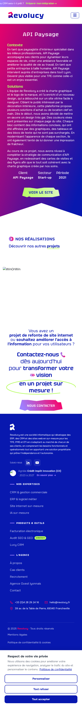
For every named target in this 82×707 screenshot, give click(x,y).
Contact (15, 590)
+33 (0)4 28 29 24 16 (27, 602)
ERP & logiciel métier (23, 499)
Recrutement (19, 577)
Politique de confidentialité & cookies (29, 642)
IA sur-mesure (19, 513)
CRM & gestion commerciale (28, 492)
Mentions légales (17, 634)
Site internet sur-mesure (26, 506)
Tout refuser (41, 689)
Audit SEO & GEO (27, 538)
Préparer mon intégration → (36, 3)
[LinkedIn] (28, 462)
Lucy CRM (17, 545)
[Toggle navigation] (75, 15)
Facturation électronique (26, 531)
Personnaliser (41, 678)
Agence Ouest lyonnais (25, 583)
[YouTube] (37, 462)
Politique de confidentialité (55, 669)
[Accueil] (26, 15)
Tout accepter (41, 699)
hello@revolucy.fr (60, 602)
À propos (16, 563)
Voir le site (41, 192)
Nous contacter (41, 406)
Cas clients (17, 570)
